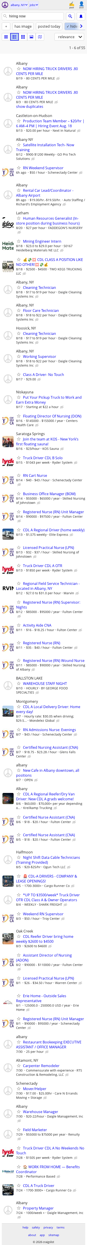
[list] (6, 37)
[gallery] (31, 37)
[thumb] (14, 37)
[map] (40, 37)
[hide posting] (58, 78)
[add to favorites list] (18, 68)
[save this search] (81, 16)
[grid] (23, 37)
